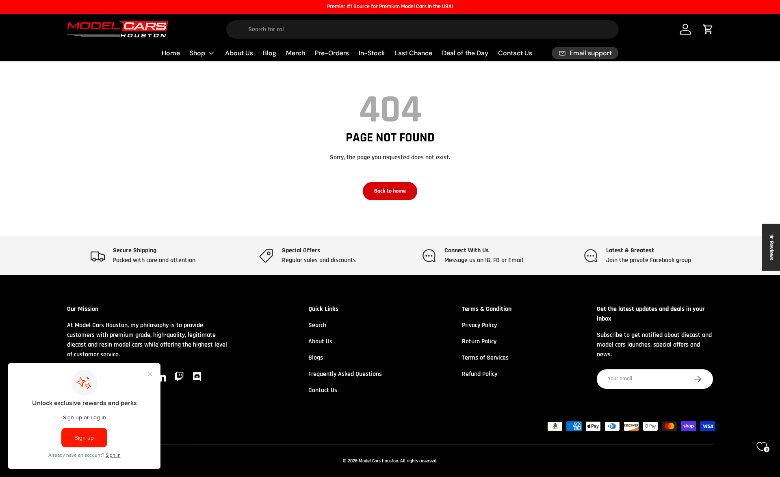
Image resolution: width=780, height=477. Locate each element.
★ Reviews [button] (771, 247)
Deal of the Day (465, 52)
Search (317, 325)
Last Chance (413, 52)
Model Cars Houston (378, 461)
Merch (295, 52)
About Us (239, 52)
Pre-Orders (332, 52)
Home (171, 52)
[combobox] (422, 29)
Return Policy (479, 341)
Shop (197, 52)
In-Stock (372, 52)
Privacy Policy (479, 325)
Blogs (315, 357)
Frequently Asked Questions (345, 374)
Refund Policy (479, 374)
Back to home (390, 191)
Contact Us (515, 52)
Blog (269, 52)
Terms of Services (485, 357)
